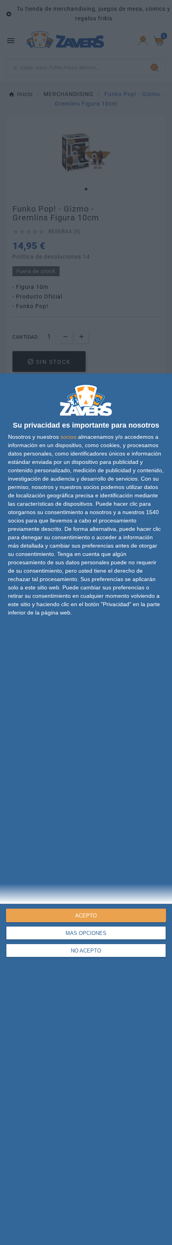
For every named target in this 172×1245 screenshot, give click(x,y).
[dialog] (86, 809)
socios (68, 437)
